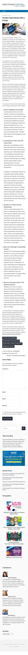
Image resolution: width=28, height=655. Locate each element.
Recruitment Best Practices (11, 340)
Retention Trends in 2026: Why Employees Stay (14, 481)
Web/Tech (19, 343)
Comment (5, 369)
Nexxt (22, 439)
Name (4, 392)
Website (4, 405)
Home (4, 11)
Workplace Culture (8, 346)
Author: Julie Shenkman (9, 338)
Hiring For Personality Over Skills (16, 355)
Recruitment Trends (8, 343)
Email (4, 399)
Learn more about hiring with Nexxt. (11, 334)
